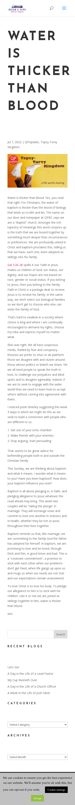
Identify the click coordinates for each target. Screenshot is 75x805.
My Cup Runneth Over (22, 680)
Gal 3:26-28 (15, 265)
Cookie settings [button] (56, 789)
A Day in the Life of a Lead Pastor (30, 674)
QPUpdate (32, 142)
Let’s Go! (13, 667)
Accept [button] (37, 798)
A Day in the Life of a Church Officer (32, 686)
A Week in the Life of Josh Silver (29, 693)
